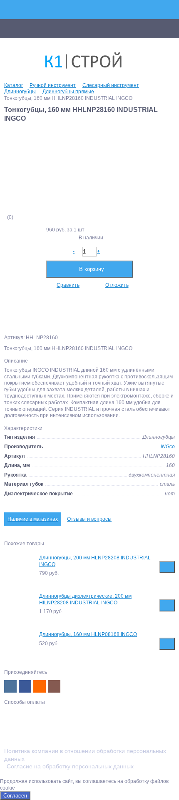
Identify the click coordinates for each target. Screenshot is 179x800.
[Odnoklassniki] (39, 686)
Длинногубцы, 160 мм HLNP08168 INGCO (88, 634)
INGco (168, 447)
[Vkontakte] (10, 686)
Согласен (15, 796)
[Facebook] (25, 686)
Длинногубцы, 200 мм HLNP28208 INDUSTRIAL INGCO (95, 561)
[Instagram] (54, 686)
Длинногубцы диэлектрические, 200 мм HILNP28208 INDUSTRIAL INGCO (85, 599)
